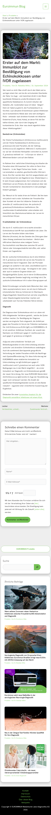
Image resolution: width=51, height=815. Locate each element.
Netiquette (25, 802)
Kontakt (25, 791)
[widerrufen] (39, 509)
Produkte (6, 85)
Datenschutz (25, 796)
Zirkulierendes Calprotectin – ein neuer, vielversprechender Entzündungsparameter (22, 771)
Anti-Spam (19, 493)
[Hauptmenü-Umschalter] (46, 6)
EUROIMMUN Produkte (25, 549)
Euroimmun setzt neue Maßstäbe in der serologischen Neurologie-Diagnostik (20, 696)
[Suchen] (37, 567)
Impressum (25, 794)
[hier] (36, 503)
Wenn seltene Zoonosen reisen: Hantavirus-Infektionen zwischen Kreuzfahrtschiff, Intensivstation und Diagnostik (25, 613)
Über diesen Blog (25, 799)
